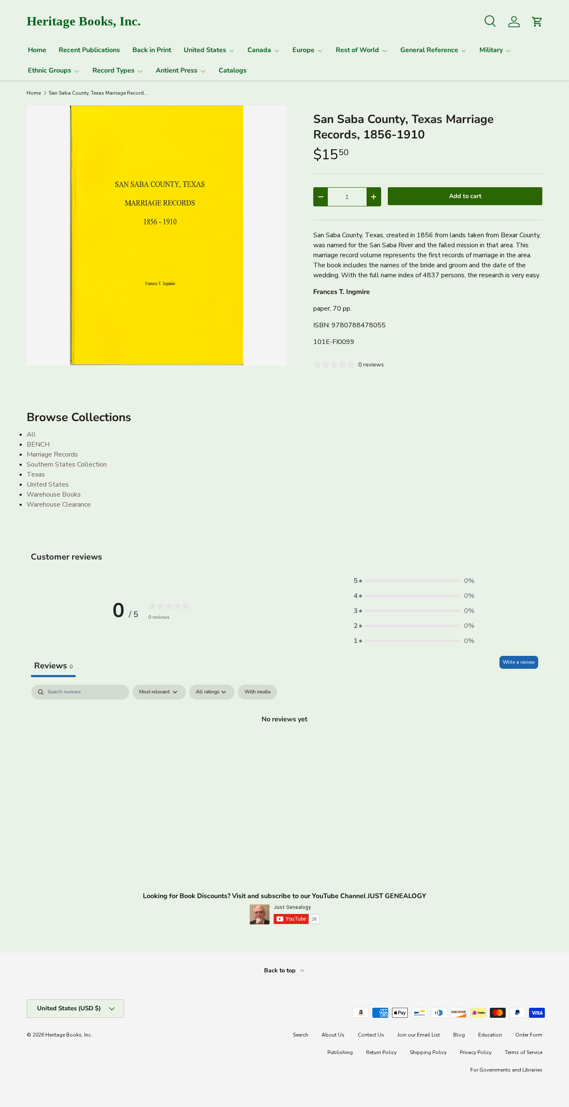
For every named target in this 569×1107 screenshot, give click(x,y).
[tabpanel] (284, 747)
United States (205, 50)
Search (300, 1035)
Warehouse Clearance (59, 504)
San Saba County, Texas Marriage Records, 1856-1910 (99, 92)
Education (490, 1035)
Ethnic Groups (49, 70)
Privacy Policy (476, 1052)
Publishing (340, 1052)
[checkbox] (257, 692)
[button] (414, 581)
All (31, 434)
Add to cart (465, 196)
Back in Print (151, 50)
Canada (259, 50)
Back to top (280, 970)
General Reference (429, 50)
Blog (459, 1035)
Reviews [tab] (53, 665)
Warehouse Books (54, 494)
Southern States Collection (67, 464)
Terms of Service (523, 1052)
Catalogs (233, 70)
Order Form (528, 1035)
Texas (36, 474)
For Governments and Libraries (506, 1070)
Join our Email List (418, 1035)
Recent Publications (89, 50)
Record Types (113, 70)
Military (491, 50)
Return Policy (381, 1052)
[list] (156, 235)
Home (37, 50)
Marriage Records (52, 454)
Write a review (519, 662)
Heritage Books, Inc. (68, 1035)
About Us (333, 1035)
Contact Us (371, 1035)
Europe (303, 50)
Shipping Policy (428, 1052)
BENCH (38, 444)
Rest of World (357, 50)
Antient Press (176, 70)
